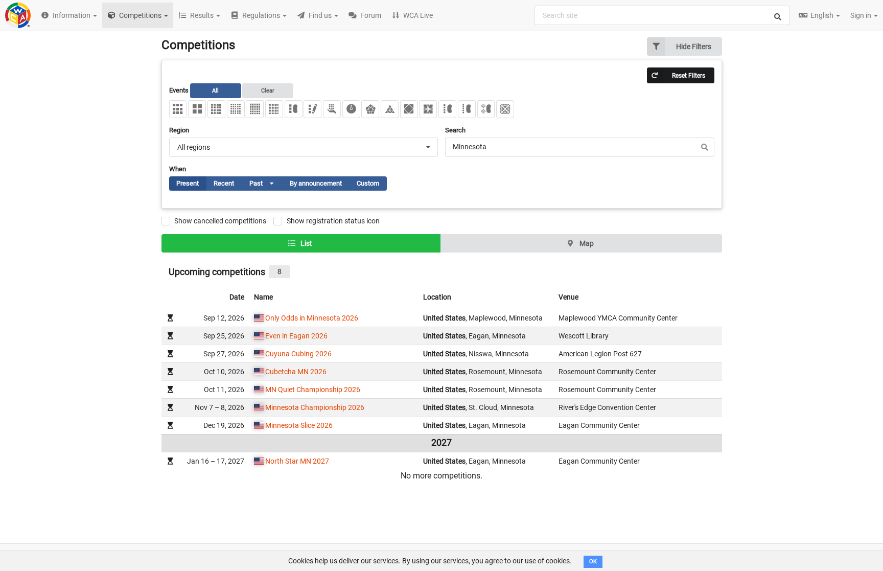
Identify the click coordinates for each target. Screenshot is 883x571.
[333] (178, 109)
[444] (216, 109)
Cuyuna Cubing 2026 (298, 354)
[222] (197, 109)
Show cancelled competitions (220, 221)
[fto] (505, 109)
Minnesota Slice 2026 (299, 425)
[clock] (351, 109)
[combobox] (662, 15)
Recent (224, 183)
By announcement (316, 183)
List (305, 243)
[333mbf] (486, 109)
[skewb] (409, 109)
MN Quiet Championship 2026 (312, 389)
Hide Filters (693, 46)
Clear (267, 90)
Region (179, 130)
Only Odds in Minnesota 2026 (311, 318)
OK (593, 561)
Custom (368, 183)
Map (586, 243)
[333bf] (294, 109)
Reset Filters (688, 75)
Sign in (861, 15)
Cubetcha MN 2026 (296, 372)
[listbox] (269, 183)
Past (265, 185)
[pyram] (390, 109)
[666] (255, 109)
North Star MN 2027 (297, 461)
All (215, 90)
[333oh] (332, 109)
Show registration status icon (333, 221)
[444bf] (447, 109)
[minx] (370, 109)
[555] (236, 109)
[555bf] (467, 109)
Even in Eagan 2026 (296, 336)
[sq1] (428, 109)
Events (222, 90)
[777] (274, 109)
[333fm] (312, 109)
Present (187, 183)
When (177, 169)
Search (455, 130)
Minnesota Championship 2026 (314, 407)
